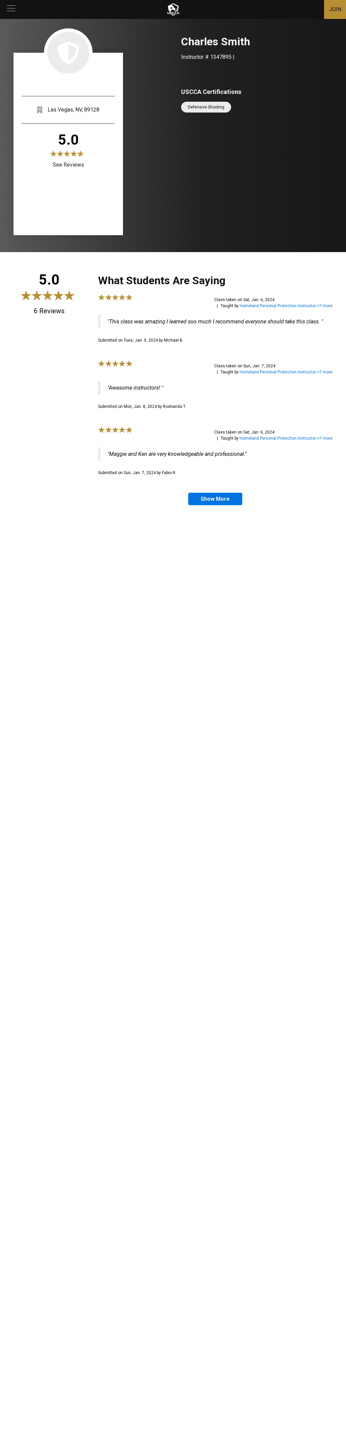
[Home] (173, 9)
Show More (215, 499)
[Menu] (11, 9)
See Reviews (68, 165)
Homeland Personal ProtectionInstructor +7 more (286, 305)
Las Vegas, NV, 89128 (73, 109)
